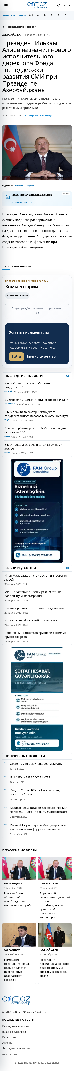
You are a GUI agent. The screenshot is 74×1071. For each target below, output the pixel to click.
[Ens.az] (37, 5)
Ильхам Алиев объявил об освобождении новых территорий (17, 899)
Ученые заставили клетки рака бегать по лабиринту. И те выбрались (33, 594)
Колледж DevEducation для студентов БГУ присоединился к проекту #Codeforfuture (38, 810)
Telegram (30, 185)
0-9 (31, 15)
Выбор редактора (14, 1032)
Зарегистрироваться (41, 356)
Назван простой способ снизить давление (34, 608)
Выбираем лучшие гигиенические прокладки (36, 400)
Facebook (19, 185)
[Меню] (6, 5)
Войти (16, 356)
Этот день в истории (16, 1048)
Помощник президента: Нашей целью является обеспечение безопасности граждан (17, 970)
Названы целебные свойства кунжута (30, 620)
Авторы (7, 1043)
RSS (4, 1054)
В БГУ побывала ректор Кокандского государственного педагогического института (36, 414)
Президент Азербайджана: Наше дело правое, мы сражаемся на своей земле (54, 968)
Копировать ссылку (38, 115)
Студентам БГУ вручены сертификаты (36, 764)
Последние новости (15, 1026)
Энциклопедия (14, 15)
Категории (9, 1037)
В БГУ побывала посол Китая (30, 777)
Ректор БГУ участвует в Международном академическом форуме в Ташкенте (38, 827)
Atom (13, 1054)
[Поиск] (59, 5)
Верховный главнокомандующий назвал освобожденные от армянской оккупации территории (55, 905)
